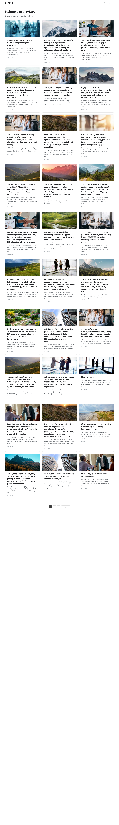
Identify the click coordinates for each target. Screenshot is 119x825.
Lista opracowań (96, 3)
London (9, 2)
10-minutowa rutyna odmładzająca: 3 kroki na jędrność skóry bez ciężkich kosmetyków (59, 476)
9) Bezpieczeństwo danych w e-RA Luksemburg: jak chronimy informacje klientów (96, 426)
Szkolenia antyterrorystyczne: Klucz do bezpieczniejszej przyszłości (20, 42)
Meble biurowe (87, 377)
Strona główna (109, 3)
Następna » (65, 507)
